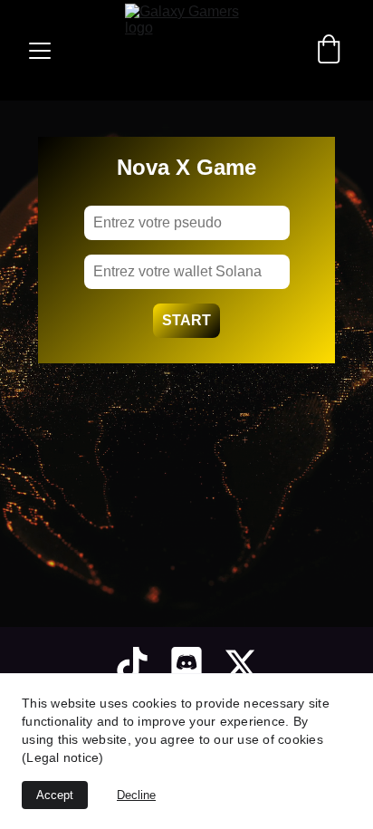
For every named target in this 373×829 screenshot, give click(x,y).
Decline (136, 795)
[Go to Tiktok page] (132, 664)
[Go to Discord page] (186, 664)
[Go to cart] (328, 51)
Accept (54, 795)
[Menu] (40, 51)
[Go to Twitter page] (241, 664)
